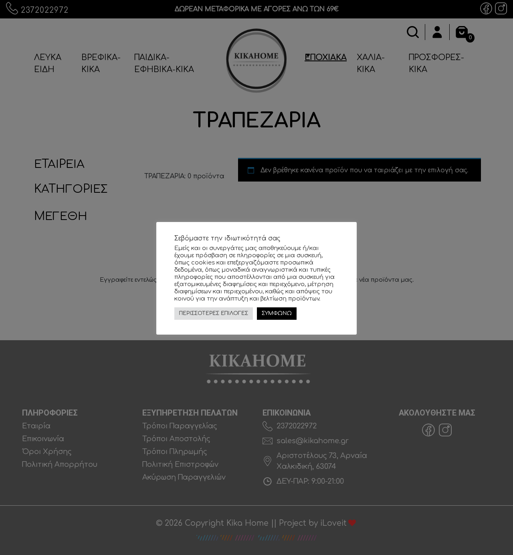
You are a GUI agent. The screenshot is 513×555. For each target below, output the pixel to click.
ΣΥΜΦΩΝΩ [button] (277, 313)
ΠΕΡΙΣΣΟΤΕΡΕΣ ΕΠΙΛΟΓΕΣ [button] (213, 313)
